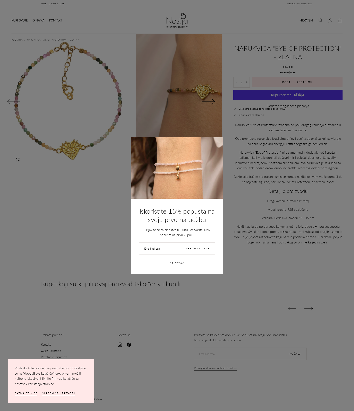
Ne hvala (177, 262)
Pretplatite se (198, 248)
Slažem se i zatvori (58, 393)
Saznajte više (26, 393)
